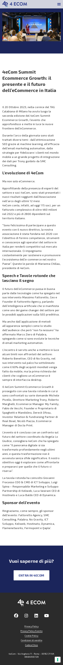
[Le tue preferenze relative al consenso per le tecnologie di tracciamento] (58, 660)
